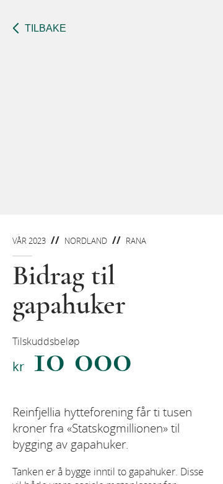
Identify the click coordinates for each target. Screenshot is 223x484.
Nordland (85, 240)
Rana (136, 240)
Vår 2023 (29, 240)
